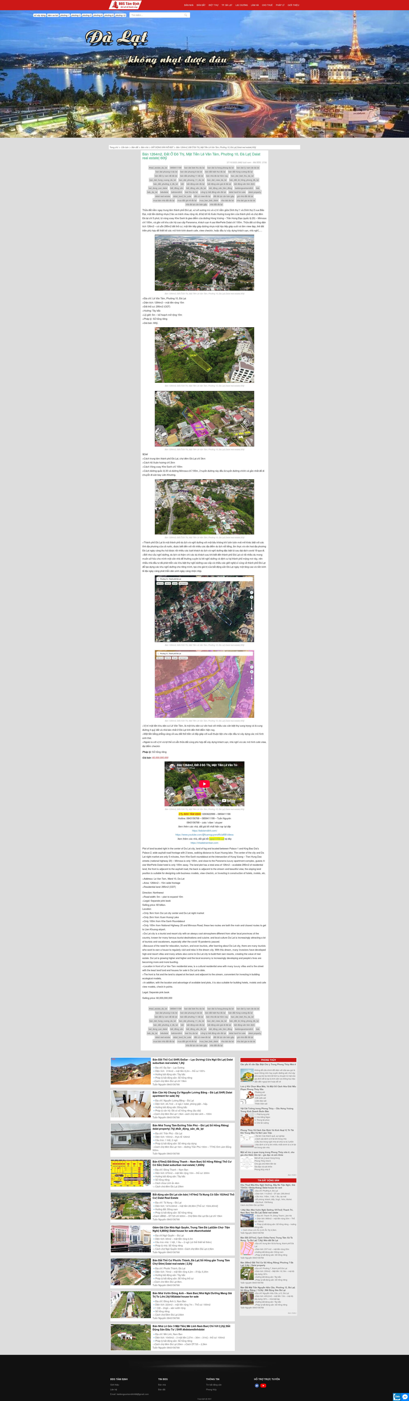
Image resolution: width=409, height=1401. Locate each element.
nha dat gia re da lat (246, 200)
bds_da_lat (152, 192)
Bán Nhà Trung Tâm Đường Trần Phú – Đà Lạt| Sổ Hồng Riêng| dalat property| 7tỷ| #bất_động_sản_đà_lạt (191, 1126)
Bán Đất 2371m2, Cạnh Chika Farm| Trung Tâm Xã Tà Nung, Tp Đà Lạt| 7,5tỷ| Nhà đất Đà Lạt (266, 1239)
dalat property (254, 192)
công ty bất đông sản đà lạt (213, 192)
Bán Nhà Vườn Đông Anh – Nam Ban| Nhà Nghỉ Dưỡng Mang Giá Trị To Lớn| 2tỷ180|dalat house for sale (192, 1294)
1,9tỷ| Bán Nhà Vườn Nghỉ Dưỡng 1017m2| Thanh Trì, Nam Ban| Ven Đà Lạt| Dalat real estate (266, 1211)
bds (257, 188)
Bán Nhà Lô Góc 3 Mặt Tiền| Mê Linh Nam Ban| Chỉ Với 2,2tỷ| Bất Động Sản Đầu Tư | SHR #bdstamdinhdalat (191, 1327)
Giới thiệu (293, 5)
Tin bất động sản (268, 1180)
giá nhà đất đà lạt (245, 196)
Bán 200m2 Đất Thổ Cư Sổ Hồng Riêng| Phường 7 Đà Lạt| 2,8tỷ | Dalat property (266, 1264)
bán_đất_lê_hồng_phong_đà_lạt (244, 179)
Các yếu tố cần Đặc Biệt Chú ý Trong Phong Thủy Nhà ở (268, 1064)
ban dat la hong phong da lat (221, 167)
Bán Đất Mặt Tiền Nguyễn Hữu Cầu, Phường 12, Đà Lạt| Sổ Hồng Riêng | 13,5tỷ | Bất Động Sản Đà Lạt (267, 1289)
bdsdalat (164, 192)
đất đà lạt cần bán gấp (223, 196)
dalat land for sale (237, 192)
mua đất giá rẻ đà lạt (187, 200)
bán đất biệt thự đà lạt (215, 171)
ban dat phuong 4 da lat (166, 171)
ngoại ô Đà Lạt (216, 838)
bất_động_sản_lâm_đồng (220, 188)
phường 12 (120, 15)
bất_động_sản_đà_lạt (196, 188)
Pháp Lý (280, 5)
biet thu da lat (191, 192)
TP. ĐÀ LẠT (227, 5)
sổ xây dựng (40, 15)
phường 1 (64, 15)
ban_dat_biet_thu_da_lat (242, 175)
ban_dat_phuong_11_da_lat (191, 179)
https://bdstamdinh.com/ (204, 830)
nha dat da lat (227, 200)
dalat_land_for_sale (182, 196)
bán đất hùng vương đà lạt (240, 171)
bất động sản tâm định (244, 183)
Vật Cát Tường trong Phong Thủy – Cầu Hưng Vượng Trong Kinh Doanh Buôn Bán (266, 1110)
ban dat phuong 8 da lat (191, 171)
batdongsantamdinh (244, 188)
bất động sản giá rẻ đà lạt (219, 183)
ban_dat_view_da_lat (217, 179)
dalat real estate (162, 196)
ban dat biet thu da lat (194, 167)
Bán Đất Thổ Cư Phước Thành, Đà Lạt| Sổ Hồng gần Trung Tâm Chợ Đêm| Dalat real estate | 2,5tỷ (191, 1261)
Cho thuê (267, 5)
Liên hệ (113, 1389)
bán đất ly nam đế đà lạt (166, 175)
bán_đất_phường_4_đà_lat (166, 183)
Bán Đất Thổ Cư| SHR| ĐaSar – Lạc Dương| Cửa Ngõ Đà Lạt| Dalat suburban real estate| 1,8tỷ (193, 1061)
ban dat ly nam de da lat (248, 167)
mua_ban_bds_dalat (209, 200)
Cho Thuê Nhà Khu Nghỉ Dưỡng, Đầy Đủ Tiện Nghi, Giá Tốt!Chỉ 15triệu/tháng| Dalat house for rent (267, 1186)
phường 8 (97, 15)
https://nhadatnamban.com (204, 842)
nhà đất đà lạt (216, 204)
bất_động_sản (176, 188)
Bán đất (201, 5)
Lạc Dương (241, 5)
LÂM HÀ (255, 5)
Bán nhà (188, 5)
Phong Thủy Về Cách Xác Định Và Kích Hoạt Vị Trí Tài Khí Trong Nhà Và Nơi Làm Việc (267, 1131)
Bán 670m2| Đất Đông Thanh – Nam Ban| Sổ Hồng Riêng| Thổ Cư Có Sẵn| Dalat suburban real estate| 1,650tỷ (192, 1163)
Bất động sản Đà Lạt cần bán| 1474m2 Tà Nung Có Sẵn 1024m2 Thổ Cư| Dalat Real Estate (193, 1196)
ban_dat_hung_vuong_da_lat (163, 179)
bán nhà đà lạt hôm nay (217, 175)
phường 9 (108, 15)
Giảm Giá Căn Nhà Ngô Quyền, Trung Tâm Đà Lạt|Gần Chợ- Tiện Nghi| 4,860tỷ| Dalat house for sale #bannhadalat (191, 1229)
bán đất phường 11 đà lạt (191, 175)
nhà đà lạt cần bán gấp (196, 204)
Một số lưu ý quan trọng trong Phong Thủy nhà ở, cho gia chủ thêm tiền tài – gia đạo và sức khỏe (267, 1154)
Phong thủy (268, 1059)
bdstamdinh (176, 192)
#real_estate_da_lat (158, 167)
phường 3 (75, 15)
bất (182, 183)
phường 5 (86, 15)
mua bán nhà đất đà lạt (163, 200)
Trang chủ (114, 147)
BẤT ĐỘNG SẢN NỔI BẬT (162, 147)
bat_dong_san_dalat (158, 188)
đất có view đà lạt (202, 196)
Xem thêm (292, 1174)
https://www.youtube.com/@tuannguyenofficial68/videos (204, 834)
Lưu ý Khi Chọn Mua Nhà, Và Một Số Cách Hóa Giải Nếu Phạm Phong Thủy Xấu (268, 1088)
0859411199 (175, 167)
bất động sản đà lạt (195, 183)
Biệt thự (213, 5)
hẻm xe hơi (53, 15)
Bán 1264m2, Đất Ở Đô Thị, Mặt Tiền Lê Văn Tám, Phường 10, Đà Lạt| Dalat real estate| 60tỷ (216, 147)
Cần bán (125, 147)
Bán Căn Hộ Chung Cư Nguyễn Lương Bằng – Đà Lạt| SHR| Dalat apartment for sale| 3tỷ (192, 1094)
